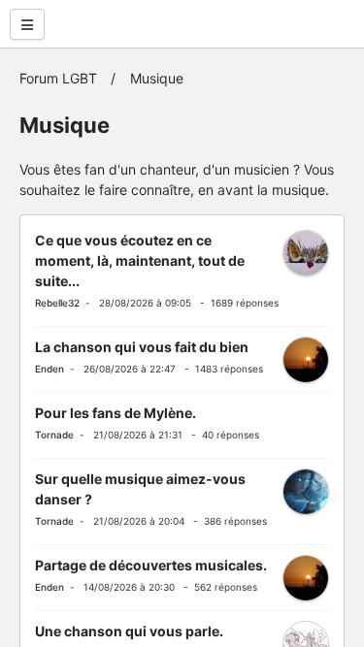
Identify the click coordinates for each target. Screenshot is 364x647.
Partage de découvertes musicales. (151, 565)
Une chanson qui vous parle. (129, 631)
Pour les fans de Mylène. (115, 412)
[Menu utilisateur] (27, 24)
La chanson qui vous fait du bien (141, 347)
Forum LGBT (58, 78)
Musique (156, 78)
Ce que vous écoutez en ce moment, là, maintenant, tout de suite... (140, 260)
